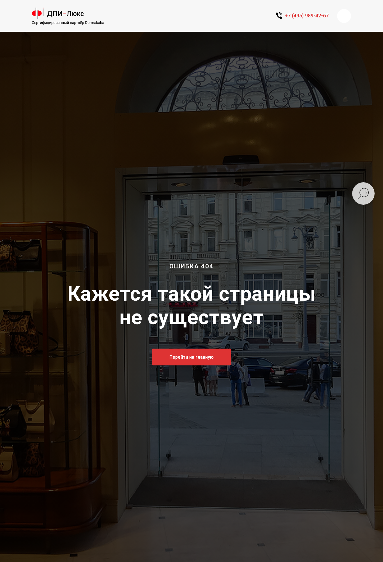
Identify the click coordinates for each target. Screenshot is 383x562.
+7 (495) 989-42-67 (307, 16)
